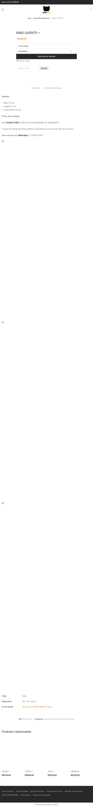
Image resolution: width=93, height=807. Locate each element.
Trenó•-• (51, 771)
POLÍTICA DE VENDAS (10, 795)
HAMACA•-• (76, 771)
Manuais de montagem (74, 791)
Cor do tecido (23, 46)
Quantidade (22, 51)
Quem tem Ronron (37, 791)
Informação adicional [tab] (53, 88)
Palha (49, 707)
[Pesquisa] (85, 10)
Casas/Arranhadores (41, 18)
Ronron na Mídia (22, 791)
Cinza (29, 707)
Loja (29, 18)
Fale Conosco (26, 795)
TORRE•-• (29, 771)
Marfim (36, 707)
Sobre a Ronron (8, 791)
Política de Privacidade (41, 795)
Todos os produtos (67, 719)
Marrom (42, 707)
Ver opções (16, 765)
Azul (24, 707)
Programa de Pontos (55, 791)
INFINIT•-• (6, 771)
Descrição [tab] (36, 88)
